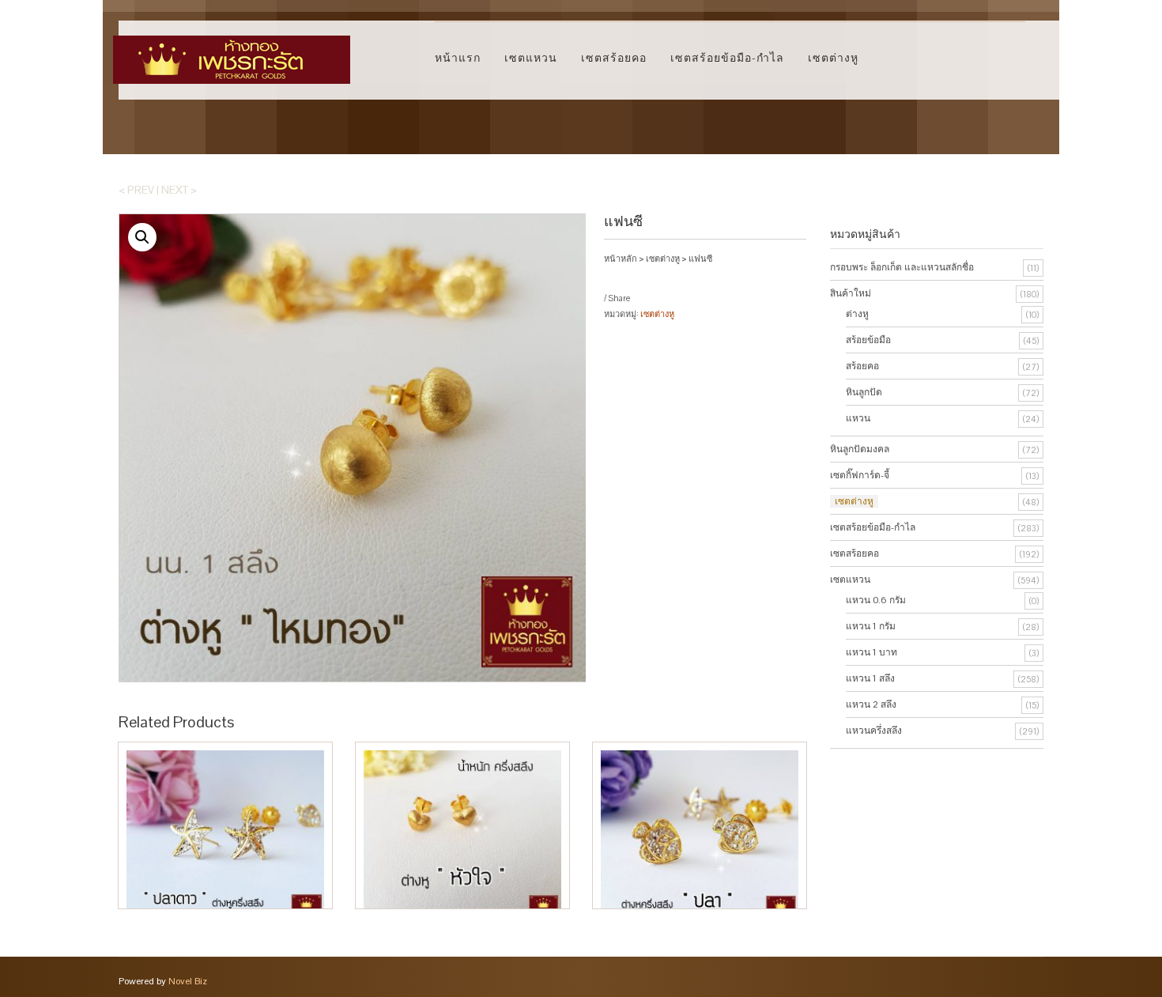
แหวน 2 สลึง (871, 704)
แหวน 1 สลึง (870, 678)
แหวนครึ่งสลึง (874, 730)
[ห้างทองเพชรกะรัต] (231, 52)
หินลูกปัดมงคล (859, 449)
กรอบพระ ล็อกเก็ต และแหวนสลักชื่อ (902, 267)
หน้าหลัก (620, 258)
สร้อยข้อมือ (868, 340)
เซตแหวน (530, 58)
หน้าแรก (458, 58)
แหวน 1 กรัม (871, 626)
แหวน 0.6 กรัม (876, 600)
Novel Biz (187, 981)
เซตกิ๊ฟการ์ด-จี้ (859, 475)
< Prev (136, 190)
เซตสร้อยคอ (614, 58)
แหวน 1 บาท (871, 652)
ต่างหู (857, 314)
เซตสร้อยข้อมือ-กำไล (727, 58)
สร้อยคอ (862, 366)
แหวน (858, 418)
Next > (179, 190)
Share (619, 298)
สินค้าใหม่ (850, 293)
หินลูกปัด (864, 392)
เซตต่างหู (833, 58)
